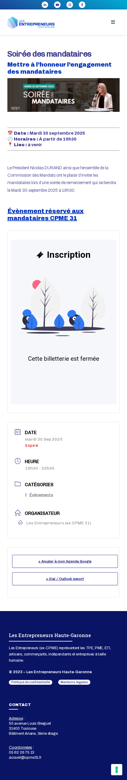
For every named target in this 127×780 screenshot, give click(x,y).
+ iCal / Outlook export (65, 579)
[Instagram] (69, 4)
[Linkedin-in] (45, 4)
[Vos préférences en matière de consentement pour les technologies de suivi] (116, 769)
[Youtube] (57, 4)
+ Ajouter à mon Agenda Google (65, 561)
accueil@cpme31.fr (25, 757)
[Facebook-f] (82, 4)
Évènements (41, 494)
